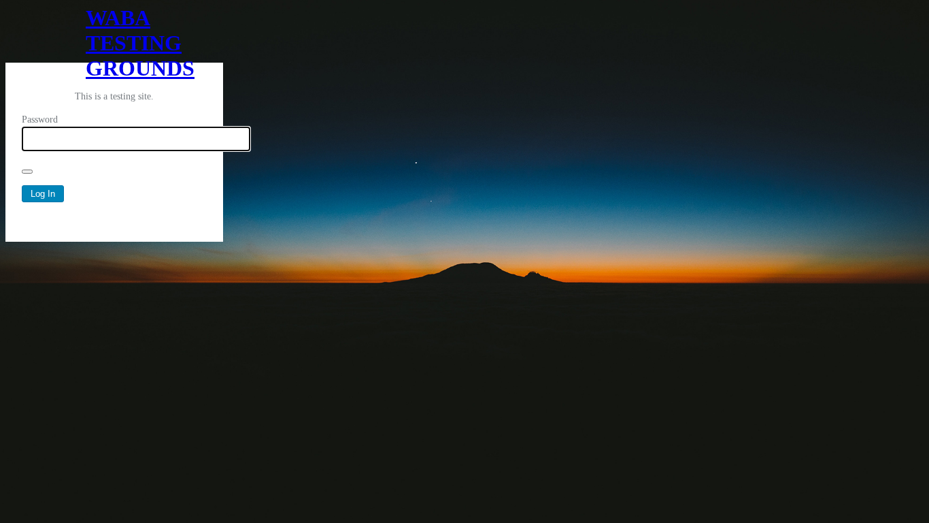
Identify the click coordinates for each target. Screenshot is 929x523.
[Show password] (27, 172)
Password (40, 119)
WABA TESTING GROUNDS (114, 34)
